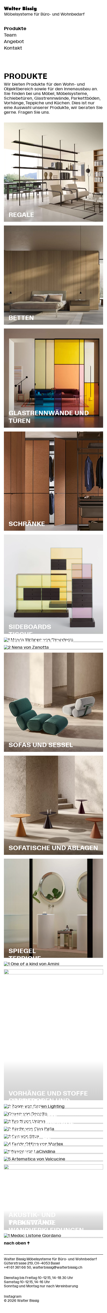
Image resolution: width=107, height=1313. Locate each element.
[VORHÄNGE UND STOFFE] (53, 972)
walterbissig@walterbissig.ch (57, 1267)
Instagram (13, 1296)
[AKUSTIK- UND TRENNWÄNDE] (53, 1168)
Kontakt (13, 48)
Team (10, 35)
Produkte (15, 28)
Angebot (14, 41)
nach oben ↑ (17, 1243)
